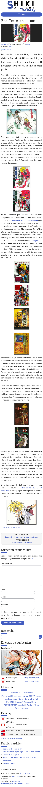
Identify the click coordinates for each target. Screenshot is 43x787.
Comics (21, 693)
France (25, 696)
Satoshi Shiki (22, 705)
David (28, 44)
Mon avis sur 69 (9, 763)
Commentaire (6, 564)
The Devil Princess (33, 705)
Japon (32, 696)
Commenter (7, 49)
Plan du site (18, 784)
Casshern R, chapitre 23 (12, 749)
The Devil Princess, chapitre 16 (21, 543)
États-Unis (25, 708)
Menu (23, 14)
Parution (10, 702)
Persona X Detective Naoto (25, 702)
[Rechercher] (40, 637)
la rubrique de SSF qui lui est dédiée (23, 221)
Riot (10, 47)
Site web (4, 605)
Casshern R (14, 693)
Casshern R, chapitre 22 (12, 755)
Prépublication (10, 705)
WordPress (16, 781)
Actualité (5, 44)
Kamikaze (38, 696)
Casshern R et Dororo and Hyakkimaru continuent (21, 537)
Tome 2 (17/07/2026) (31, 682)
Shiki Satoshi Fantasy (27, 774)
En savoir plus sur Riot (11, 528)
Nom (3, 589)
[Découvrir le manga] (21, 675)
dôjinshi (36, 241)
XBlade (17, 708)
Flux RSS (27, 784)
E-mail (4, 597)
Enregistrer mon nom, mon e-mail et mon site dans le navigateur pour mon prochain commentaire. (21, 615)
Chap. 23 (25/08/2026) (32, 678)
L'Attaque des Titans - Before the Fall (21, 699)
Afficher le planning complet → (11, 739)
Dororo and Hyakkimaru (11, 696)
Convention (28, 693)
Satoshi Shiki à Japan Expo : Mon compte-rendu (21, 752)
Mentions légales (7, 784)
